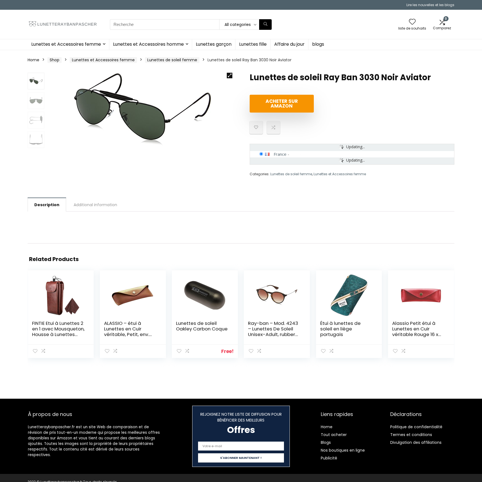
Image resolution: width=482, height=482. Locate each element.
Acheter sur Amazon (282, 103)
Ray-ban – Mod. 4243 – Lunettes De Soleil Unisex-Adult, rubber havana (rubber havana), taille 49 (273, 334)
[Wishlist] (412, 22)
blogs (318, 44)
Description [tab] (46, 205)
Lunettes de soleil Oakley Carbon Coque (202, 326)
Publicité (329, 458)
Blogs (326, 442)
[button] (229, 75)
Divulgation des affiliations (416, 442)
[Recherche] (265, 24)
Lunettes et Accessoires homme (148, 44)
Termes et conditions (411, 434)
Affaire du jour (289, 44)
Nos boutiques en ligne (343, 450)
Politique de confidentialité (416, 427)
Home (33, 60)
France (280, 154)
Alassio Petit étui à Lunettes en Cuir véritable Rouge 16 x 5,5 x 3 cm (415, 331)
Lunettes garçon (214, 44)
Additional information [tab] (95, 205)
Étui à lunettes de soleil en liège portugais (340, 329)
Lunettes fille (253, 44)
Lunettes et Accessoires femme (66, 44)
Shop (54, 60)
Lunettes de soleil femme (172, 60)
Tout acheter (334, 434)
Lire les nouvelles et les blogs (430, 5)
